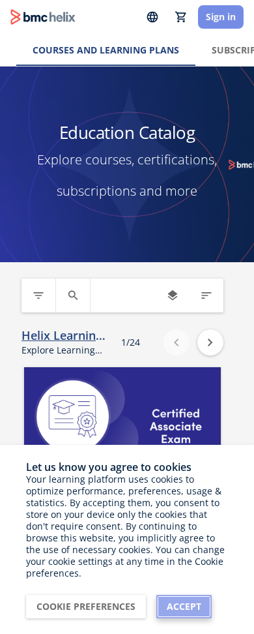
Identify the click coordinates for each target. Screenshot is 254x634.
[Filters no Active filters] (38, 295)
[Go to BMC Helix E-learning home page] (43, 17)
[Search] (73, 295)
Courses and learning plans (106, 50)
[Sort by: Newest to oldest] (206, 295)
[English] (152, 17)
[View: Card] (172, 295)
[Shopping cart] (181, 17)
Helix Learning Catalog (61, 335)
